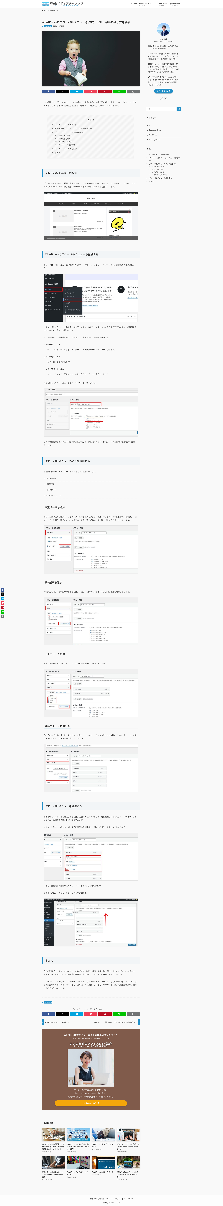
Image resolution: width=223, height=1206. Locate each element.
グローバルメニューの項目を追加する (70, 132)
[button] (48, 91)
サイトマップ (128, 1199)
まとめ (57, 153)
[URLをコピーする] (133, 91)
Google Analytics (155, 130)
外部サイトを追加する (67, 145)
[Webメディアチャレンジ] (62, 4)
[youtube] (165, 98)
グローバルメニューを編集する (68, 149)
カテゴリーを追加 (65, 142)
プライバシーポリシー (113, 1199)
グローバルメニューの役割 (66, 125)
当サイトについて (164, 91)
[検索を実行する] (179, 109)
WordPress (47, 26)
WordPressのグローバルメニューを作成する (73, 128)
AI (149, 125)
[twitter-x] (161, 98)
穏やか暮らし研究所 (97, 1199)
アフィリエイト (154, 140)
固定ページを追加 (65, 135)
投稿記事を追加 (64, 139)
